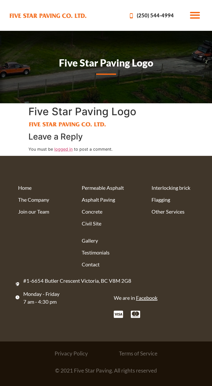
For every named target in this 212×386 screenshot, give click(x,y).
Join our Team (33, 211)
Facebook (146, 298)
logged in (63, 149)
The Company (33, 199)
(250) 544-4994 (155, 15)
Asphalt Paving (98, 199)
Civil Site (91, 223)
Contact (91, 264)
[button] (195, 15)
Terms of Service (138, 353)
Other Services (168, 211)
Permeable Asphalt (103, 188)
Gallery (90, 240)
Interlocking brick (171, 188)
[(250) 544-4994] (131, 15)
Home (25, 188)
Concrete (92, 211)
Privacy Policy (71, 353)
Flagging (161, 199)
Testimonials (96, 252)
